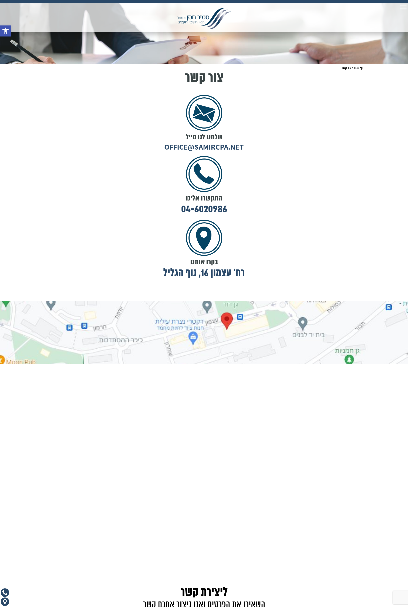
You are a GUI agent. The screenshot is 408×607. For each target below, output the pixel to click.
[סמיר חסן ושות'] (204, 18)
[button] (5, 30)
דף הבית (358, 68)
